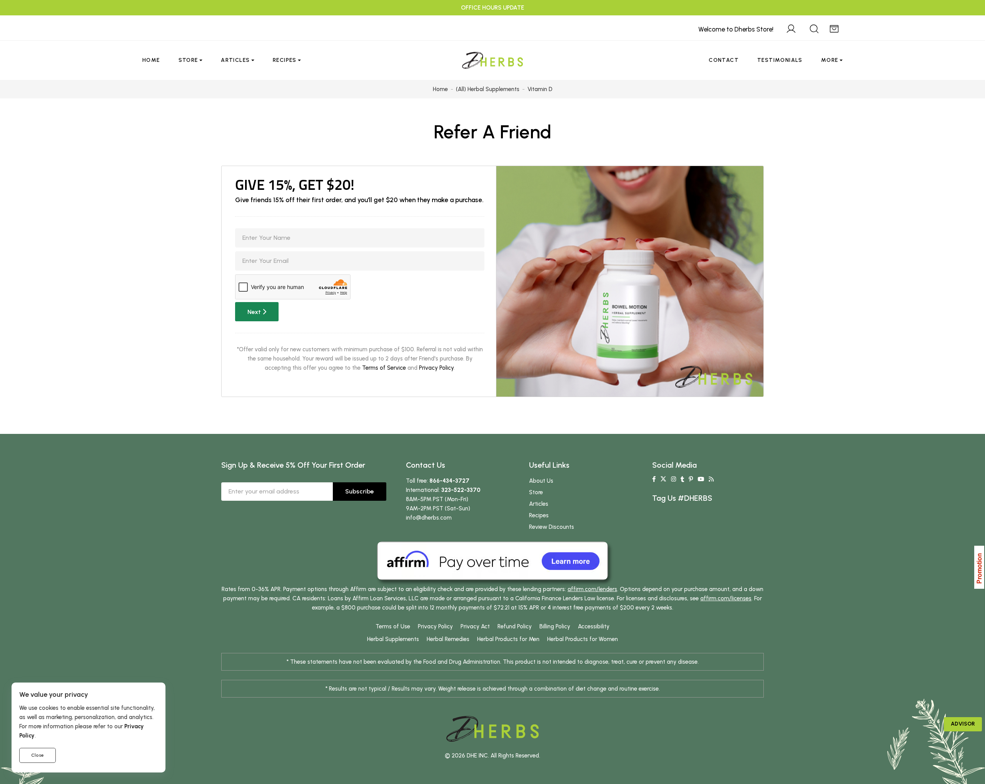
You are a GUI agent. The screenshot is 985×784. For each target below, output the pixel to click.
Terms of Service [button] (384, 367)
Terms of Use (393, 626)
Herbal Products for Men (508, 639)
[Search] (814, 27)
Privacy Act (475, 626)
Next (254, 312)
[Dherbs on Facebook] (654, 479)
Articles (235, 60)
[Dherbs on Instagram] (673, 479)
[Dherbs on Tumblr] (682, 479)
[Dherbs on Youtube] (701, 479)
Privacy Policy (436, 367)
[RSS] (711, 479)
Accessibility (593, 626)
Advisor (963, 724)
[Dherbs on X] (663, 479)
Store (188, 60)
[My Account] (791, 27)
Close (37, 755)
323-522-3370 (461, 490)
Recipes (285, 60)
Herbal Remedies (448, 639)
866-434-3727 (449, 480)
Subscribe (359, 491)
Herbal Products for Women (582, 639)
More (829, 60)
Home (151, 60)
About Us (541, 480)
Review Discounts (551, 526)
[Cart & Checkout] (834, 27)
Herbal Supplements (393, 639)
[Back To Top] (963, 21)
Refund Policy (515, 626)
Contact (724, 60)
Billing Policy (554, 626)
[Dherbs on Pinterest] (691, 479)
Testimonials (780, 60)
